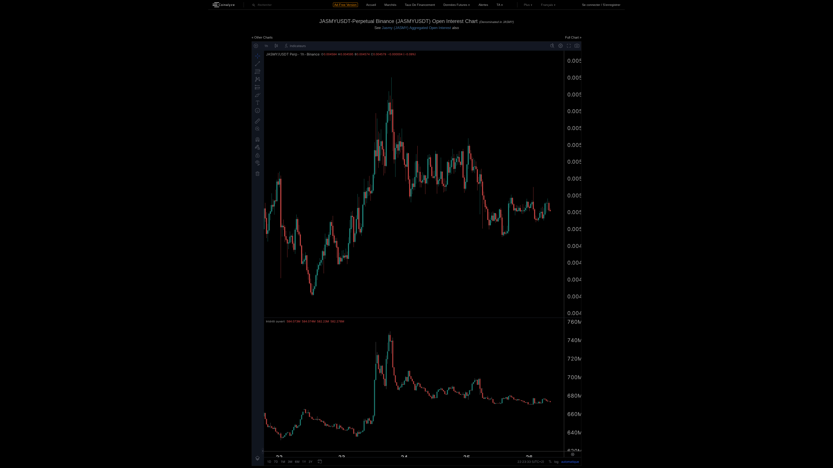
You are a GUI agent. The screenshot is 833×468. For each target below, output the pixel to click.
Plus (527, 4)
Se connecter (591, 4)
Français (547, 4)
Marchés (390, 4)
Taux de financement (420, 4)
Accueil (371, 4)
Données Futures (455, 4)
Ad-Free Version (345, 4)
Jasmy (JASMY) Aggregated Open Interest (416, 28)
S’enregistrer (611, 4)
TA (498, 4)
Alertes (483, 4)
